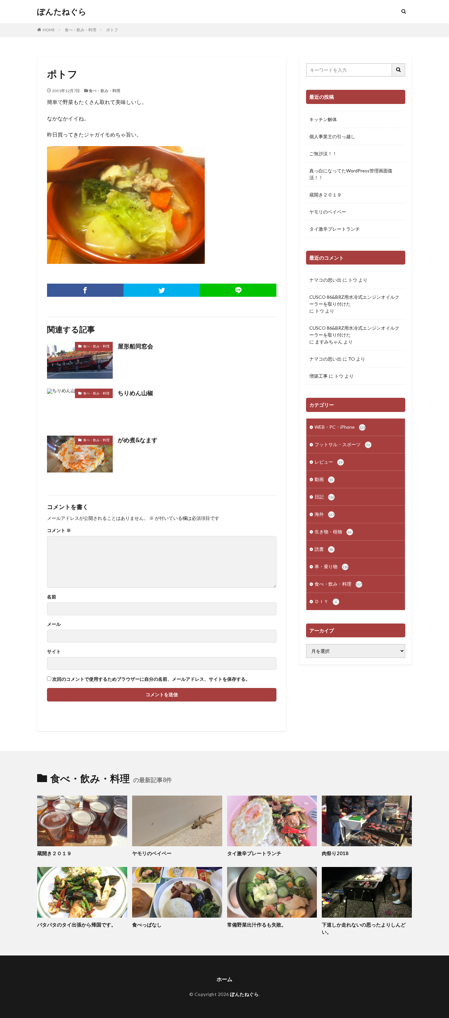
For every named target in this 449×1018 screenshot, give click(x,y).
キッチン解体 (323, 119)
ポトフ (112, 29)
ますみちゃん (329, 341)
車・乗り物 (331, 566)
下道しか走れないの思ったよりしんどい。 (364, 928)
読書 (324, 549)
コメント (59, 530)
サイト (54, 651)
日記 (324, 496)
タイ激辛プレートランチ (334, 229)
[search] (398, 70)
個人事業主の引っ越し (332, 136)
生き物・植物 (333, 531)
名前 (51, 597)
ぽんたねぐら (61, 11)
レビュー (329, 462)
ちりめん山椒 (135, 392)
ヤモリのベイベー (327, 212)
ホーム (224, 979)
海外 (324, 514)
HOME (49, 29)
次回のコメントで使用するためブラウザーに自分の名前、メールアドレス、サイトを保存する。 (151, 679)
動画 (324, 479)
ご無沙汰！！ (323, 153)
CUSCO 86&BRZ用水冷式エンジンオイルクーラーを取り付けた (354, 300)
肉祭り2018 (335, 853)
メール (54, 624)
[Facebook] (85, 290)
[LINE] (238, 290)
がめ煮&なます (137, 440)
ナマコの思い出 (325, 280)
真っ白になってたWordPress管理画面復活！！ (350, 174)
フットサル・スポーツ (342, 444)
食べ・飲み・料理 (80, 29)
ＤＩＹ (326, 601)
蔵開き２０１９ (325, 194)
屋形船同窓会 (135, 346)
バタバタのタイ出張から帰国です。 (76, 925)
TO (351, 359)
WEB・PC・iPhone (340, 427)
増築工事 (318, 376)
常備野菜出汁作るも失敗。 (256, 925)
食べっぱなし (147, 925)
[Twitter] (162, 290)
